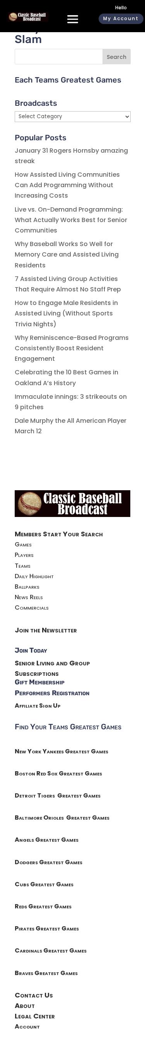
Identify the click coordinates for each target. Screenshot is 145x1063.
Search (116, 57)
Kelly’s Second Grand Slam (71, 33)
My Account (121, 18)
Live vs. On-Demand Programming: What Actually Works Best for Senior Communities (71, 220)
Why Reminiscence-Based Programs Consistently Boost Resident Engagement (72, 348)
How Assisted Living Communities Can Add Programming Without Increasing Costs (67, 185)
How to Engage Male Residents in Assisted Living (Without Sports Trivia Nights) (66, 313)
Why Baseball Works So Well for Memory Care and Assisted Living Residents (67, 254)
